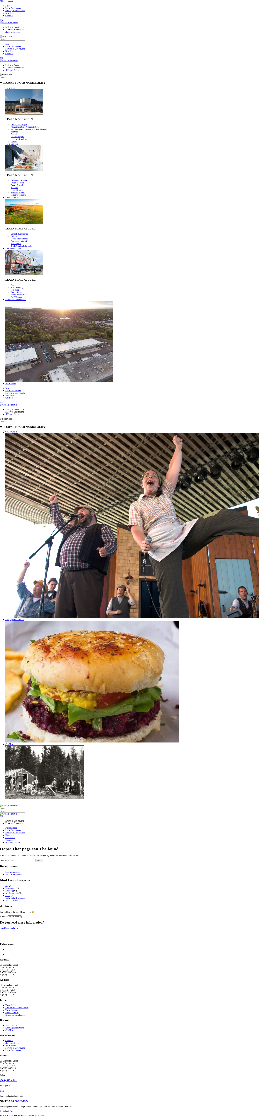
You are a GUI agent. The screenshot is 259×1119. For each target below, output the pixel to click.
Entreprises (10, 835)
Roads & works (17, 185)
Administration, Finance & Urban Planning (29, 129)
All (6, 886)
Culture (14, 236)
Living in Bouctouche (14, 27)
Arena (13, 285)
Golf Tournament (18, 297)
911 (2, 1090)
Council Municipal (19, 124)
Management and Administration (25, 127)
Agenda (14, 134)
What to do (10, 900)
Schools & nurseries (19, 234)
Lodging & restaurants (14, 619)
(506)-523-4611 (8, 1080)
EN (1, 20)
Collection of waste (19, 180)
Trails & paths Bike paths (21, 246)
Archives (4, 916)
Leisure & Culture (13, 248)
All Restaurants (11, 893)
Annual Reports (17, 136)
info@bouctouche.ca (9, 928)
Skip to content (6, 1)
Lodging (9, 891)
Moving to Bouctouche (15, 10)
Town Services (11, 144)
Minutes (14, 132)
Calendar (9, 15)
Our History (10, 744)
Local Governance (13, 8)
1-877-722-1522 (19, 1101)
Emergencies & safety (20, 241)
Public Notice (11, 828)
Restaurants (10, 888)
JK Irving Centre (12, 32)
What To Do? (11, 432)
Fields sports (16, 243)
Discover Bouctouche (14, 29)
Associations (10, 383)
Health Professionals (19, 239)
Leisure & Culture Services (16, 1007)
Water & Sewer (17, 183)
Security (14, 187)
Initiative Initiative (18, 195)
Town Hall (10, 88)
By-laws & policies (19, 139)
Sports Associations (19, 295)
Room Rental (16, 292)
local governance (12, 872)
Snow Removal (17, 190)
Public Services (11, 197)
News (7, 6)
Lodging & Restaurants (15, 898)
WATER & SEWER (14, 874)
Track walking (17, 287)
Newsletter (10, 13)
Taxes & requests (18, 192)
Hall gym (15, 290)
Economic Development (15, 299)
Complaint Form (7, 1111)
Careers (14, 141)
